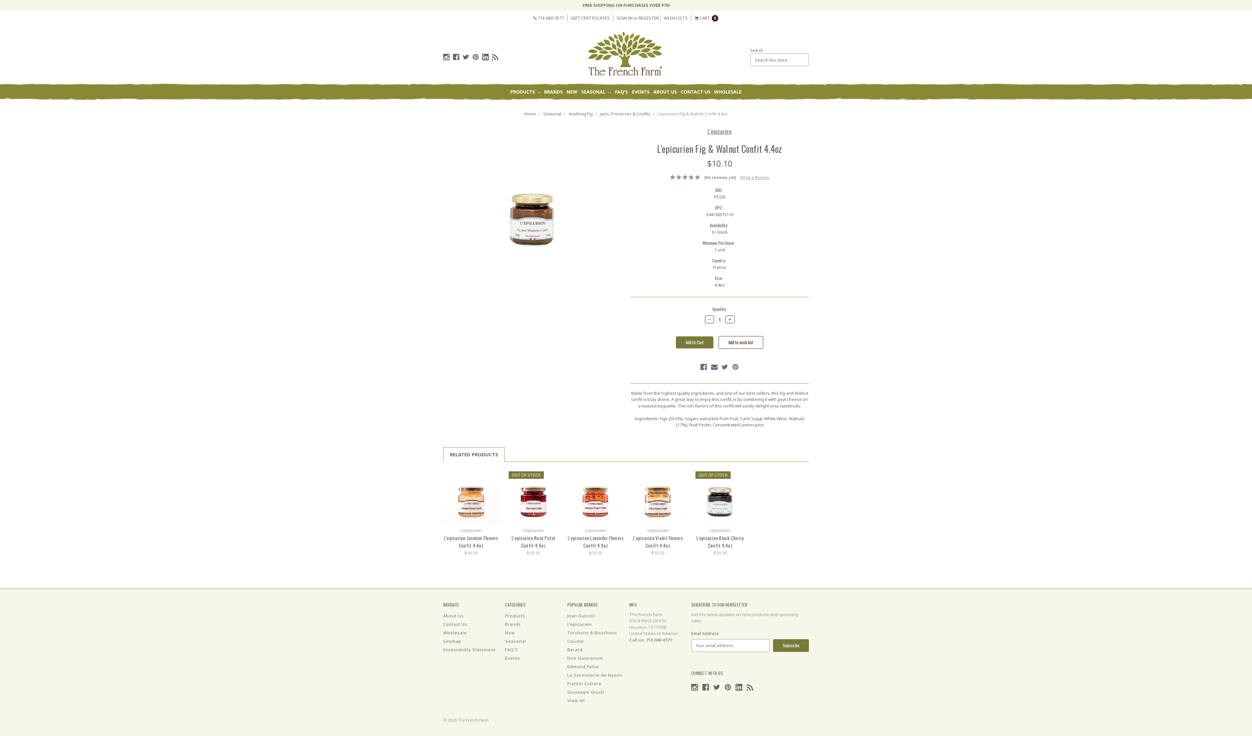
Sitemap (452, 641)
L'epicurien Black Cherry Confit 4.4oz (720, 541)
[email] (714, 367)
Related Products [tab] (474, 454)
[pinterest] (475, 57)
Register (649, 18)
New (572, 92)
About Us (665, 92)
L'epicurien (579, 624)
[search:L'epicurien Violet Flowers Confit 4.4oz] (679, 475)
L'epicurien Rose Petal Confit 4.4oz (533, 541)
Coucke (575, 641)
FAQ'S (621, 92)
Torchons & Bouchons (592, 633)
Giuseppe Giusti (585, 692)
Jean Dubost (581, 616)
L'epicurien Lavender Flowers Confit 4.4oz (595, 541)
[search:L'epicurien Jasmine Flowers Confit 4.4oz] (492, 475)
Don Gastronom (585, 658)
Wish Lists (676, 18)
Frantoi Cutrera (584, 683)
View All (576, 700)
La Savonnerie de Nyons (594, 675)
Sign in (625, 18)
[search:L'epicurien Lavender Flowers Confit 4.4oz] (616, 475)
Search (756, 50)
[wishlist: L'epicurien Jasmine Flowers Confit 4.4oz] (492, 485)
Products (523, 92)
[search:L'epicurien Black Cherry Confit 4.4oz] (741, 475)
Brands (553, 92)
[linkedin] (485, 57)
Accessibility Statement (469, 650)
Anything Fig (581, 114)
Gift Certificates (590, 18)
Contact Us (695, 92)
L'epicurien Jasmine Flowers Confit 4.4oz (471, 541)
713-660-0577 (550, 18)
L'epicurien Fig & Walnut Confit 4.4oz (693, 114)
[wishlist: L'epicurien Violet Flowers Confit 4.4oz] (679, 485)
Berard (575, 650)
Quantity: (719, 309)
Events (640, 92)
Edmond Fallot (583, 667)
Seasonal (594, 92)
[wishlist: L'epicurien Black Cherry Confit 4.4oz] (741, 485)
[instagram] (446, 57)
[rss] (495, 57)
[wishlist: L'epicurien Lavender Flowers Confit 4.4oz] (616, 485)
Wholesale (728, 92)
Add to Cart (471, 496)
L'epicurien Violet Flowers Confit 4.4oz (658, 541)
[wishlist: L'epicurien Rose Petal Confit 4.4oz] (554, 485)
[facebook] (456, 57)
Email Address (705, 633)
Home (530, 114)
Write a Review (754, 177)
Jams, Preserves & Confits (625, 114)
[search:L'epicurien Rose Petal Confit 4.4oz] (554, 475)
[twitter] (466, 57)
